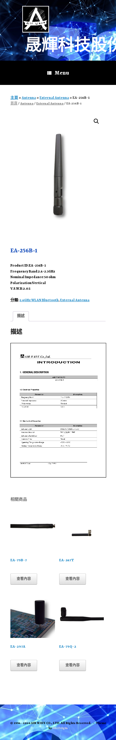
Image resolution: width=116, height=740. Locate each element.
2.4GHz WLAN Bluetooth (39, 300)
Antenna (29, 98)
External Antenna (54, 98)
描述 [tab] (21, 316)
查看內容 (24, 579)
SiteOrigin (60, 728)
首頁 (14, 103)
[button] (96, 121)
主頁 (14, 98)
